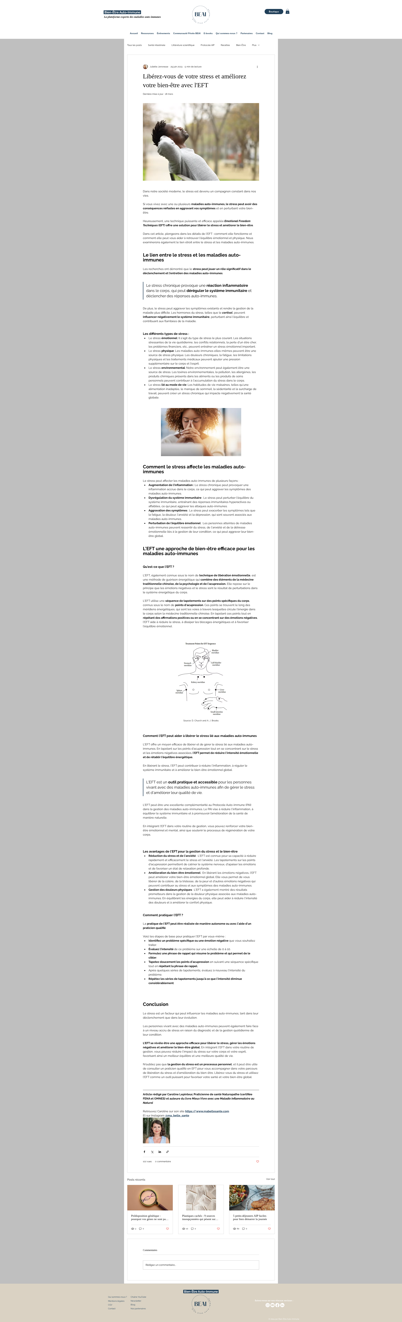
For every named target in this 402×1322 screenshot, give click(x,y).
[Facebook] (277, 1305)
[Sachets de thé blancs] (201, 1197)
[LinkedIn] (282, 1305)
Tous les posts (134, 45)
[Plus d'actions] (257, 67)
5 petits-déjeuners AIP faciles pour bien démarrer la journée (250, 1217)
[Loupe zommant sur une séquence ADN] (150, 1197)
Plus (254, 45)
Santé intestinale (156, 45)
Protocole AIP (208, 45)
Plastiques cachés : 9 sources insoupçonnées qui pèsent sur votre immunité (198, 1217)
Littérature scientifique (182, 45)
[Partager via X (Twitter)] (152, 1151)
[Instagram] (268, 1305)
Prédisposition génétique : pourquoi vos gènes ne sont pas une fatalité (149, 1217)
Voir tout (270, 1179)
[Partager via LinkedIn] (159, 1151)
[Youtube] (272, 1305)
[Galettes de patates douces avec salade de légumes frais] (252, 1197)
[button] (287, 11)
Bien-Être (241, 45)
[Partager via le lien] (167, 1151)
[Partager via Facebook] (144, 1151)
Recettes (225, 45)
